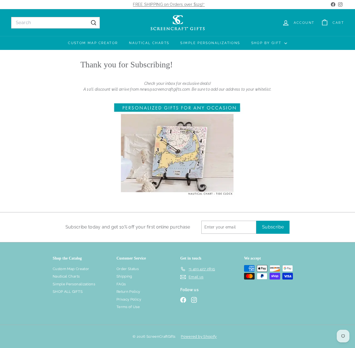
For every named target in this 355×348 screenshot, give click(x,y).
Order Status (127, 269)
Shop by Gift (267, 43)
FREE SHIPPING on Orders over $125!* (169, 4)
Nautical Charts (149, 43)
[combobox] (55, 23)
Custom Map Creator (93, 43)
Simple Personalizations (210, 43)
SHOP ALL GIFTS (68, 291)
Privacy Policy (128, 299)
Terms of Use (128, 307)
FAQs (121, 284)
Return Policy (128, 291)
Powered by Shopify (199, 336)
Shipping (124, 276)
